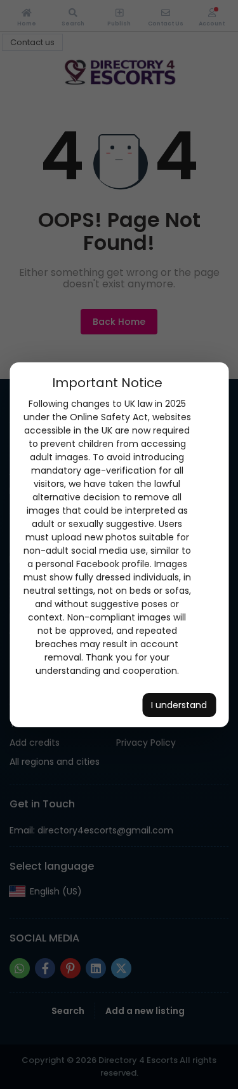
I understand (179, 705)
